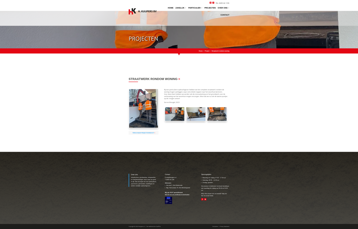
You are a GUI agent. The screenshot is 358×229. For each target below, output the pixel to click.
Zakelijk (179, 8)
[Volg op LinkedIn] (205, 199)
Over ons (222, 8)
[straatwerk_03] (174, 120)
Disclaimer (215, 226)
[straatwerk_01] (217, 120)
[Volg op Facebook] (202, 199)
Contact (224, 15)
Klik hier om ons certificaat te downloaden (177, 194)
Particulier (194, 8)
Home (170, 8)
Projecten (210, 8)
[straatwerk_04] (195, 120)
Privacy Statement (224, 226)
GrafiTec (158, 226)
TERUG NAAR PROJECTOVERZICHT (143, 133)
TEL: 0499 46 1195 (222, 3)
